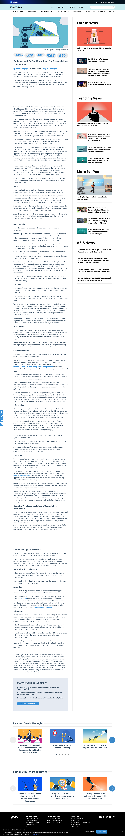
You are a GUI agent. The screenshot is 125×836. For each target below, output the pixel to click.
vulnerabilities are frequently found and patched (33, 367)
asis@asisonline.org (53, 818)
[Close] (122, 831)
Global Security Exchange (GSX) (80, 822)
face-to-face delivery (21, 476)
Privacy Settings (89, 831)
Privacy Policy (75, 826)
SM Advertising (75, 824)
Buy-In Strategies (50, 69)
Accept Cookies (102, 831)
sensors (24, 599)
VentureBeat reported (43, 607)
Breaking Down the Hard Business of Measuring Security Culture (42, 698)
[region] (62, 831)
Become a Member (77, 818)
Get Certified (75, 820)
